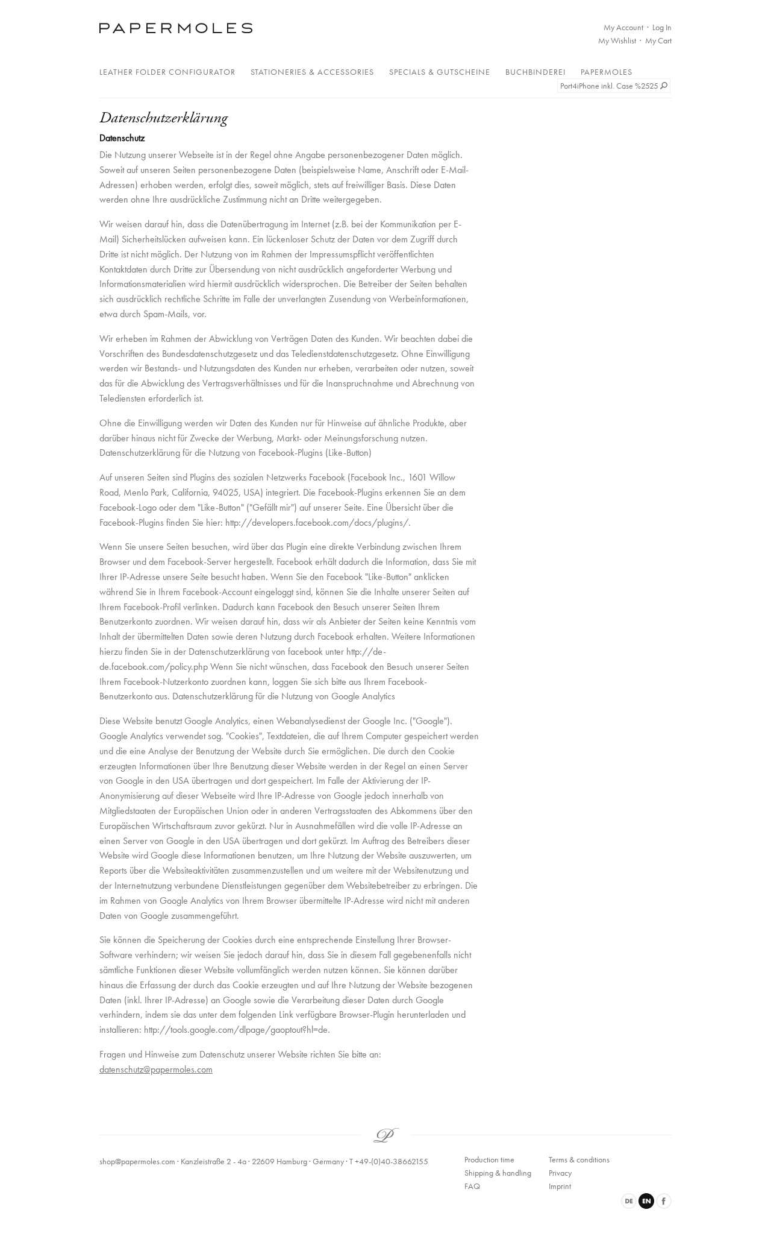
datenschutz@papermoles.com (156, 1069)
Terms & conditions (579, 1159)
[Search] (664, 85)
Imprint (560, 1186)
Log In (662, 27)
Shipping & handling (497, 1172)
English (646, 1201)
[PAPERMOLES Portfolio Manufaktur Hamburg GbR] (175, 27)
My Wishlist (617, 40)
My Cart (658, 40)
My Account (623, 27)
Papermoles (606, 71)
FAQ (472, 1186)
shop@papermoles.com (137, 1161)
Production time (489, 1159)
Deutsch (629, 1201)
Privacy (560, 1172)
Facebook (664, 1201)
